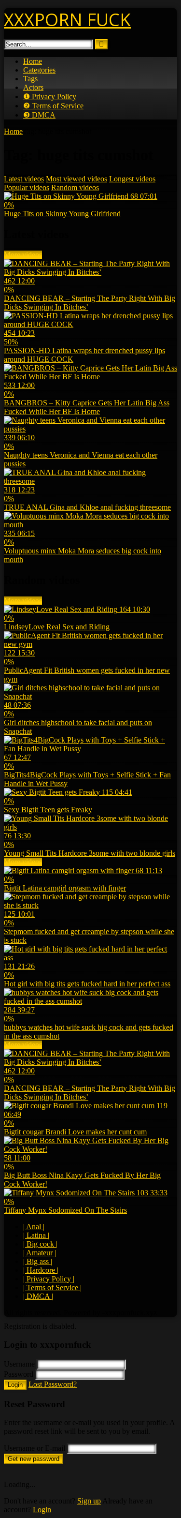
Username (19, 1364)
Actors (33, 87)
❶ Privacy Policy (49, 96)
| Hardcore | (40, 1270)
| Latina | (36, 1235)
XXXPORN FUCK (67, 19)
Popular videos (26, 187)
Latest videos (24, 179)
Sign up (89, 1501)
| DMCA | (38, 1296)
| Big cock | (40, 1244)
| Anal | (33, 1226)
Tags (30, 78)
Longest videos (132, 179)
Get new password (33, 1458)
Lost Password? (52, 1384)
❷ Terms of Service (53, 106)
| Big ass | (37, 1261)
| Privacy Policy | (48, 1279)
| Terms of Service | (52, 1287)
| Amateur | (39, 1253)
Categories (39, 70)
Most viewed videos (76, 179)
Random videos (75, 187)
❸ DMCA (39, 115)
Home (32, 61)
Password (18, 1374)
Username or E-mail (34, 1448)
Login (15, 1384)
